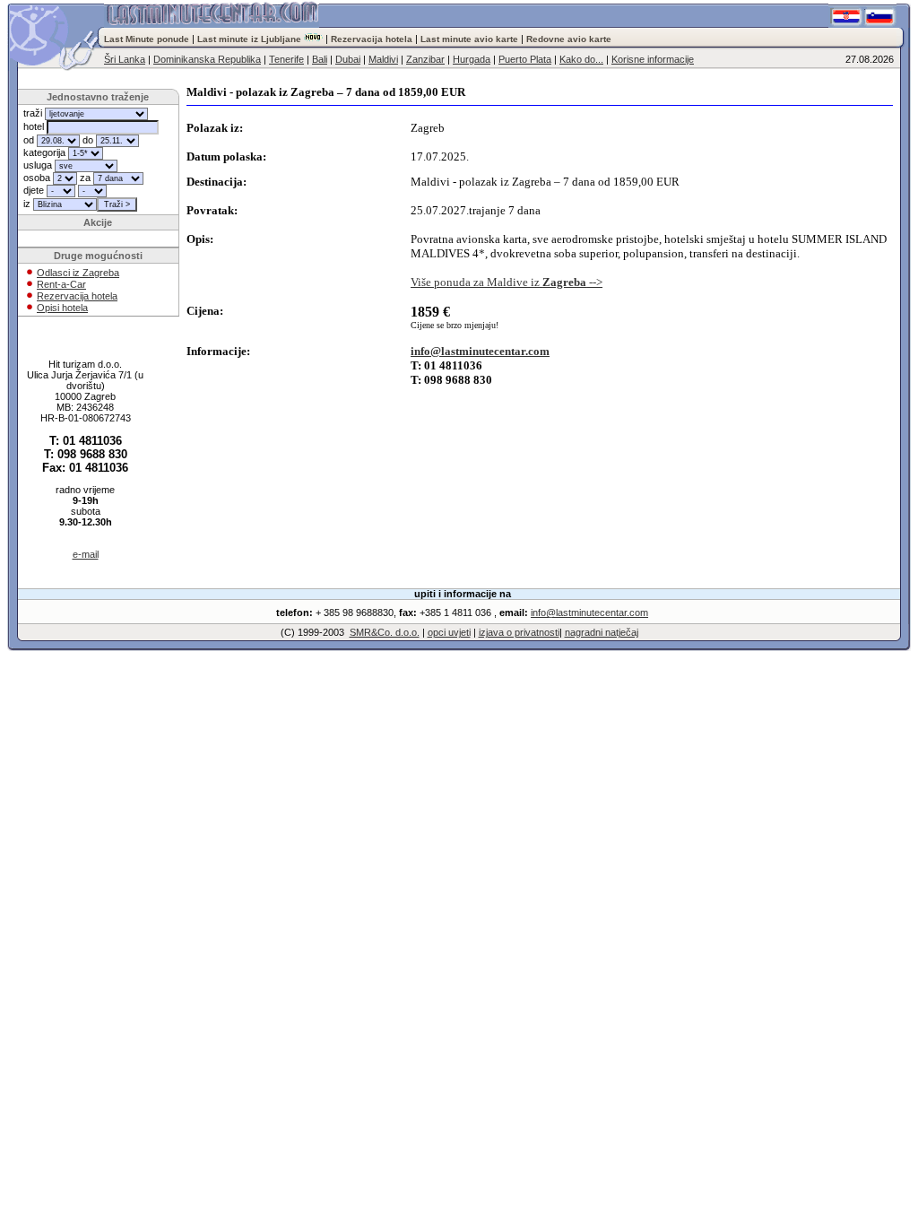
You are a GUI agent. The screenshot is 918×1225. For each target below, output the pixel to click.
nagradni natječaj (601, 632)
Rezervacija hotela (371, 39)
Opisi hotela (62, 307)
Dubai (347, 59)
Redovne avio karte (568, 39)
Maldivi (383, 59)
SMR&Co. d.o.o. (385, 632)
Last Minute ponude (148, 39)
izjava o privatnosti (519, 632)
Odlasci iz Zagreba (78, 272)
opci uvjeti (449, 632)
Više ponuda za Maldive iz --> (506, 282)
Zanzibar (425, 59)
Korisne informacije (652, 59)
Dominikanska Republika (207, 59)
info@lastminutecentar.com (480, 351)
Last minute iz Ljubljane (249, 39)
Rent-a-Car (61, 284)
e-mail (86, 554)
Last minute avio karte (469, 39)
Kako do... (581, 59)
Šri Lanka (124, 59)
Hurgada (471, 59)
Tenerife (286, 59)
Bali (319, 59)
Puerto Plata (524, 59)
